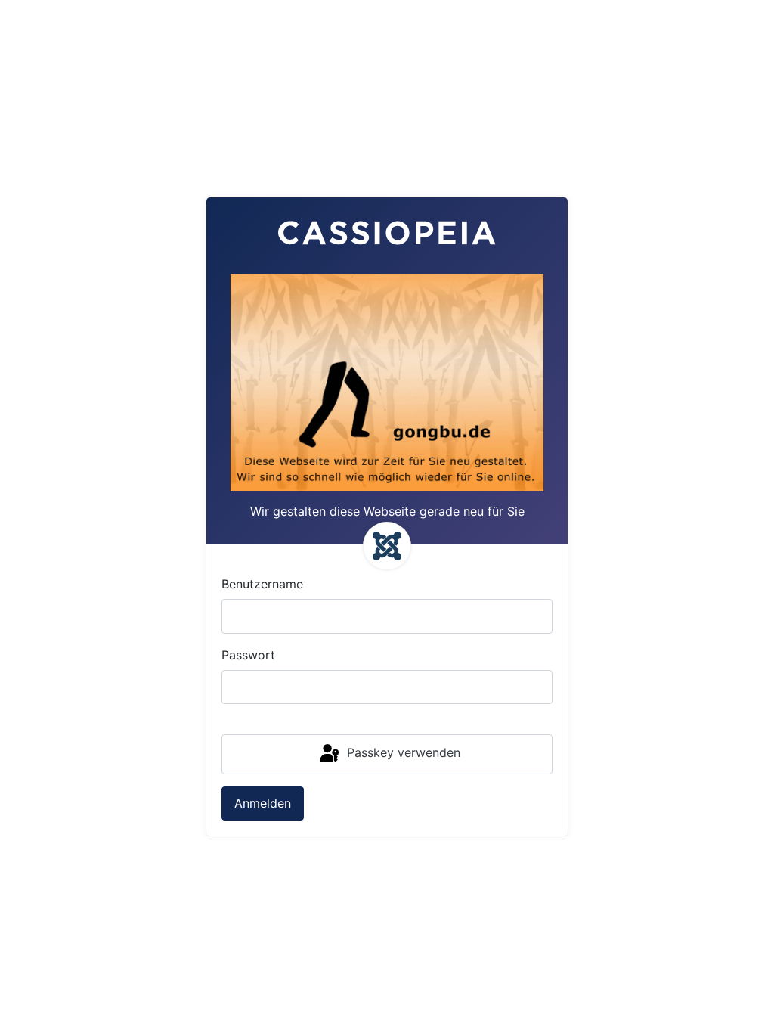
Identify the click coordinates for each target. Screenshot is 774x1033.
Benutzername (262, 583)
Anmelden (262, 803)
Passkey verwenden (401, 752)
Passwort (248, 654)
